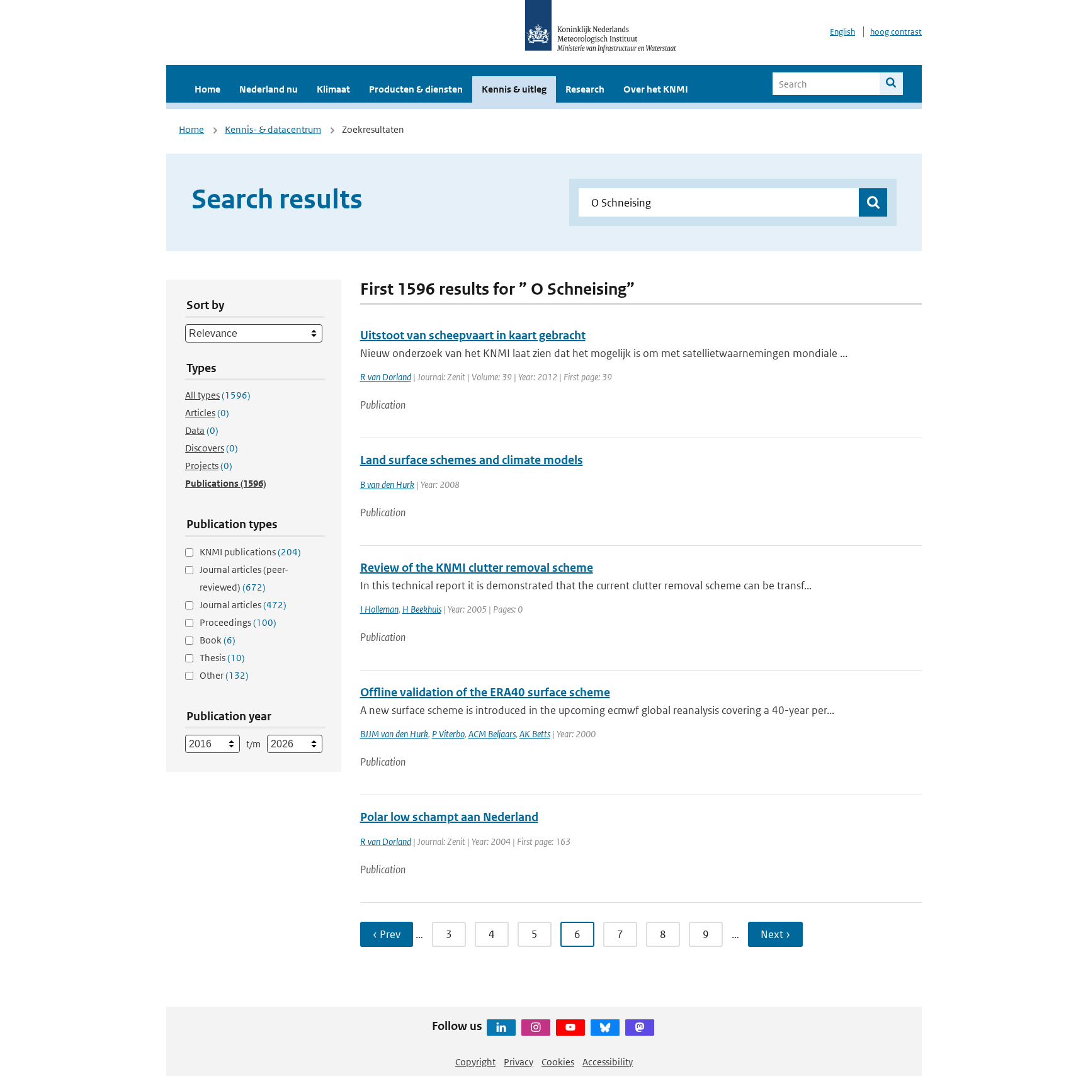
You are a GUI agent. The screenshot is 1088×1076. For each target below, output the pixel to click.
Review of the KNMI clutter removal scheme (476, 567)
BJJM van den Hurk (394, 734)
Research (584, 89)
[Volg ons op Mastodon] (640, 1027)
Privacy (518, 1062)
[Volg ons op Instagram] (536, 1027)
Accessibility (607, 1062)
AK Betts (534, 734)
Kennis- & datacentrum (273, 129)
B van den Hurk (387, 484)
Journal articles (243, 605)
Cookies (557, 1062)
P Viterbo (448, 734)
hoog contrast (896, 31)
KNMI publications (250, 552)
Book (217, 640)
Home (207, 89)
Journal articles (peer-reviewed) (244, 578)
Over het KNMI (655, 89)
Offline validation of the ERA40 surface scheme (485, 692)
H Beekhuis (421, 609)
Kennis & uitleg (514, 89)
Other (224, 675)
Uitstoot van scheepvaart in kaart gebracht (473, 335)
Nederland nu (268, 89)
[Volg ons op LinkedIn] (501, 1027)
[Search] (891, 83)
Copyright (475, 1062)
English (842, 31)
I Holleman (379, 609)
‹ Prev (386, 934)
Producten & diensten (416, 89)
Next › (775, 934)
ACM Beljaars (492, 734)
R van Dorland (385, 377)
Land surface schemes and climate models (471, 460)
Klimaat (333, 89)
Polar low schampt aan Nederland (449, 817)
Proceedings (238, 622)
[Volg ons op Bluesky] (605, 1027)
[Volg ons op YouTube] (570, 1027)
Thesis (222, 658)
